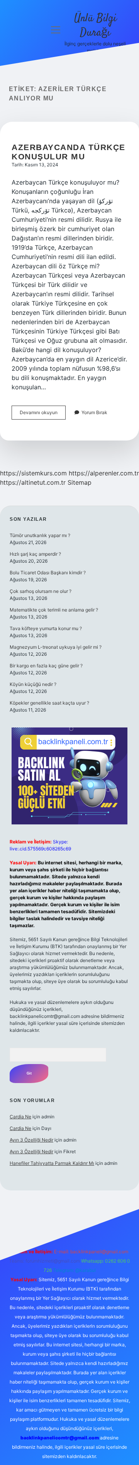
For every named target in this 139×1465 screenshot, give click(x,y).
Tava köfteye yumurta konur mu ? (46, 628)
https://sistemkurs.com (33, 473)
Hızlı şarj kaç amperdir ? (35, 554)
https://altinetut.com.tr (33, 482)
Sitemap (80, 482)
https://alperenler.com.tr (104, 473)
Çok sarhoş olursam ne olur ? (40, 591)
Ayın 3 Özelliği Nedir (31, 1140)
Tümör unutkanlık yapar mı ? (40, 535)
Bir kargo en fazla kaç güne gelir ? (46, 666)
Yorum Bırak (94, 412)
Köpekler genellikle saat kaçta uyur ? (49, 703)
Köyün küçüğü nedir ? (33, 684)
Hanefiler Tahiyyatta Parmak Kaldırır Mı (52, 1163)
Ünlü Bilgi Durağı (95, 26)
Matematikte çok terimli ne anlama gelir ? (54, 610)
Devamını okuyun (43, 414)
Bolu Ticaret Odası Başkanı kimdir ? (48, 572)
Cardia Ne (20, 1116)
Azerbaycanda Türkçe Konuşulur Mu (68, 152)
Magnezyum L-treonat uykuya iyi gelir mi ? (56, 647)
